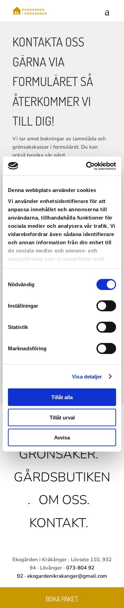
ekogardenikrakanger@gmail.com (67, 576)
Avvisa (62, 437)
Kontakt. (58, 523)
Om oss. (64, 500)
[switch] (106, 305)
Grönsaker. (58, 454)
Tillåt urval (62, 417)
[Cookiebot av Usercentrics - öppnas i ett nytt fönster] (87, 165)
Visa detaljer (87, 376)
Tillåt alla (62, 397)
